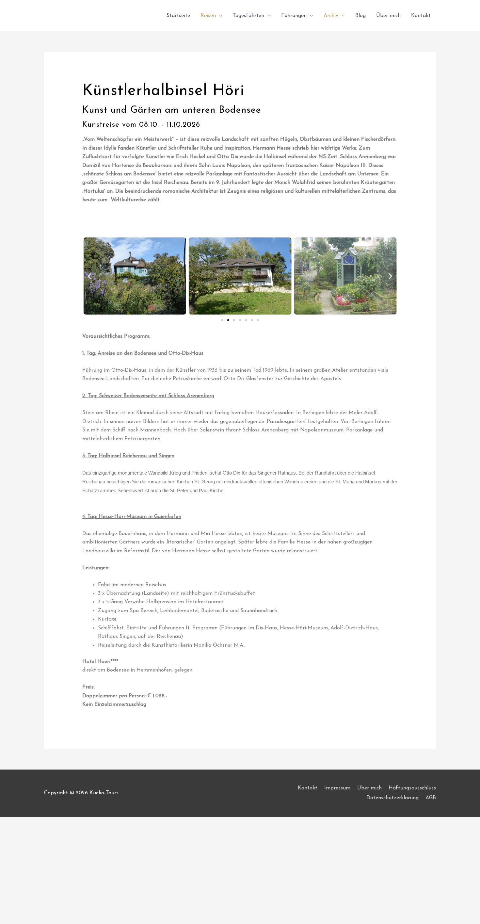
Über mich (388, 15)
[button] (90, 276)
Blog (360, 15)
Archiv (331, 15)
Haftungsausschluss (412, 788)
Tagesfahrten (248, 15)
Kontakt (421, 15)
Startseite (178, 15)
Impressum (337, 788)
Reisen (208, 15)
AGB (430, 798)
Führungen (294, 15)
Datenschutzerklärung (392, 798)
